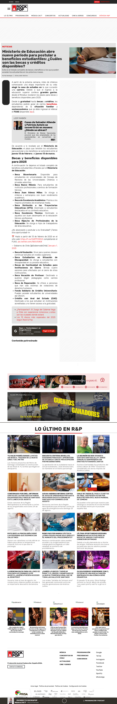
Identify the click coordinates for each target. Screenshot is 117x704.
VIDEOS (17, 2)
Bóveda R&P (105, 16)
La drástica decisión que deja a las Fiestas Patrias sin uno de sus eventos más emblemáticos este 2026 (79, 630)
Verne (79, 694)
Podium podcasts (36, 696)
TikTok (98, 656)
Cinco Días (62, 694)
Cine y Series (65, 664)
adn (85, 691)
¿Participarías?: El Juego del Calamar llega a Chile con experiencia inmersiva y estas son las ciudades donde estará (36, 312)
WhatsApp (100, 677)
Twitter (99, 666)
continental (69, 694)
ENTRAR (97, 2)
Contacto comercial (16, 667)
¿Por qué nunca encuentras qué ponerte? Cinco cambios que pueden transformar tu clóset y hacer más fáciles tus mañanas (100, 631)
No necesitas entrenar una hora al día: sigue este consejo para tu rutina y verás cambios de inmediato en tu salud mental (37, 631)
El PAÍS (37, 691)
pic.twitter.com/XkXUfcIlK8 (30, 242)
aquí (31, 112)
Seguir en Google (48, 331)
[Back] (55, 701)
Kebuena (92, 694)
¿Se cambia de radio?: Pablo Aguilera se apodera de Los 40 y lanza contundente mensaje (16, 630)
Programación (22, 16)
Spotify (99, 673)
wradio (55, 694)
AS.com (78, 691)
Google (99, 652)
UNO (50, 694)
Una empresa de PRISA (21, 692)
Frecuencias (82, 655)
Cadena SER (73, 691)
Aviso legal (34, 686)
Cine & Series (78, 16)
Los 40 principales (46, 691)
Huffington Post (40, 694)
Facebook (100, 663)
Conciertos (50, 16)
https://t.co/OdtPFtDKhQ (31, 239)
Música (63, 652)
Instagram (100, 659)
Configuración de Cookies (77, 686)
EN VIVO (11, 2)
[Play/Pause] (64, 701)
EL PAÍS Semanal (74, 694)
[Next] (73, 701)
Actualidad (63, 16)
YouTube (99, 670)
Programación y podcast (95, 700)
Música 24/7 (36, 16)
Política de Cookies (61, 686)
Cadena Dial (85, 694)
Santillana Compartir (64, 691)
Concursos (92, 16)
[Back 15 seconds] (60, 701)
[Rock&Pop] (20, 8)
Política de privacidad (46, 686)
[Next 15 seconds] (69, 701)
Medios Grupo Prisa (21, 697)
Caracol (91, 691)
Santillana (55, 691)
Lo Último (8, 16)
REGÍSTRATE (105, 2)
